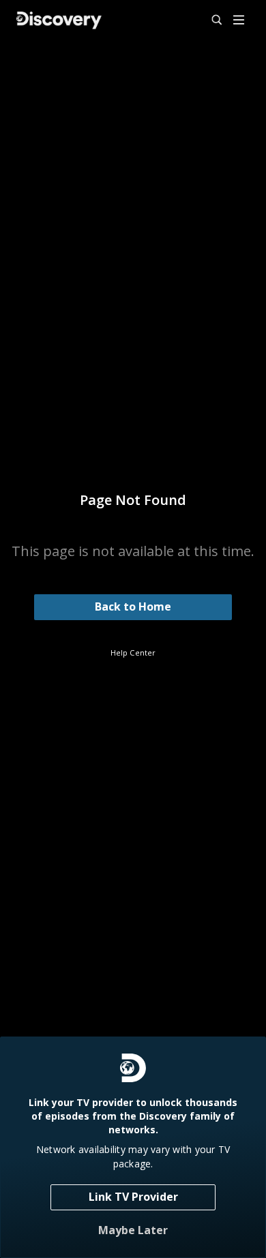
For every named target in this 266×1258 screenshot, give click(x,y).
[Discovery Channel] (59, 20)
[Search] (211, 20)
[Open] (238, 21)
